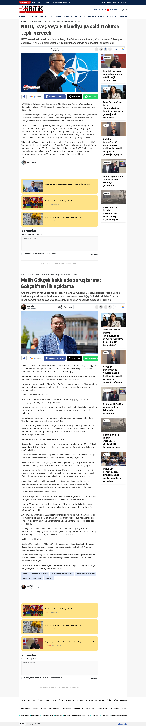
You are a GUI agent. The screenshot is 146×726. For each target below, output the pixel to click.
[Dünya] (113, 197)
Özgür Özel (104, 715)
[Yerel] (113, 129)
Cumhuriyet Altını (46, 715)
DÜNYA (66, 17)
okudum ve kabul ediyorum (43, 253)
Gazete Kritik (27, 21)
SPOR (58, 17)
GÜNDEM (42, 17)
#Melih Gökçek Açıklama (85, 574)
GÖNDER (94, 254)
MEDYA (113, 17)
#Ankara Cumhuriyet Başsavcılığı (35, 574)
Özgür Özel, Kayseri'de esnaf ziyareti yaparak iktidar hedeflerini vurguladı (112, 474)
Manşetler (116, 2)
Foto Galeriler (66, 708)
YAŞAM (74, 17)
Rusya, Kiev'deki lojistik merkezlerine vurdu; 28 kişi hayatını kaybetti (111, 213)
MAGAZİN (92, 17)
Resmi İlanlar (115, 708)
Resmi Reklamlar (126, 700)
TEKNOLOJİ (103, 17)
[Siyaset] (113, 92)
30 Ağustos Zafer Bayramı (80, 715)
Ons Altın (66, 715)
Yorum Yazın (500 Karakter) (31, 234)
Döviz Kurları (36, 2)
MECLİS (82, 17)
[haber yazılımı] (122, 724)
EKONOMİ (33, 17)
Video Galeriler (54, 708)
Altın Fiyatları (45, 2)
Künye (35, 708)
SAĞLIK (115, 700)
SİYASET (23, 17)
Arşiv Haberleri (38, 21)
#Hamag (49, 578)
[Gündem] (113, 61)
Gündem (36, 275)
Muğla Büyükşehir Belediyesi (120, 715)
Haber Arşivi (67, 2)
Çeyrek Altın (34, 715)
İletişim (123, 2)
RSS (23, 724)
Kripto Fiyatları (57, 2)
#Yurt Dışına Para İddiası (32, 578)
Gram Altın (58, 715)
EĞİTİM (108, 700)
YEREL (51, 17)
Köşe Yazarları (107, 2)
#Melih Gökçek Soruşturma (62, 574)
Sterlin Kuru (94, 715)
